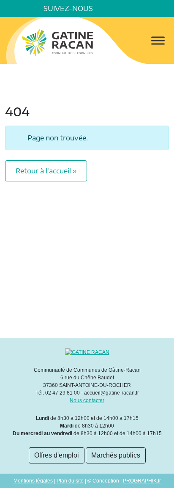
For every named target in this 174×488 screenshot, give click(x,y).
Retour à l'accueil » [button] (46, 171)
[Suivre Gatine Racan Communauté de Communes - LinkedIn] (118, 8)
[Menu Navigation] (158, 40)
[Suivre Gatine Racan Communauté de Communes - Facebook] (106, 8)
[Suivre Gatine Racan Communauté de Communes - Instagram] (130, 8)
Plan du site (70, 481)
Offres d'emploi (56, 455)
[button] (165, 8)
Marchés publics (115, 455)
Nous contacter (87, 400)
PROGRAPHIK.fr (142, 481)
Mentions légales (33, 481)
